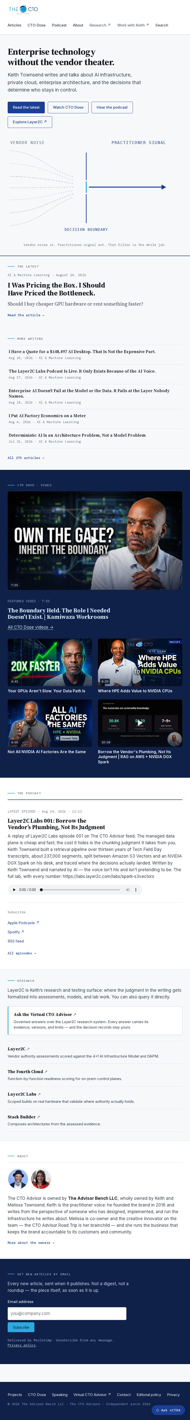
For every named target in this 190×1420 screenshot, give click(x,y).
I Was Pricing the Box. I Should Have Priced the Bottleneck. (56, 289)
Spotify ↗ (16, 932)
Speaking (60, 1394)
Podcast (59, 25)
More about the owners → (31, 1243)
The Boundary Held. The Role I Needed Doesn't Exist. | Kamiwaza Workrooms (59, 613)
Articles (14, 25)
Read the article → (26, 315)
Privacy (173, 1394)
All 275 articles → (26, 458)
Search (161, 25)
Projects (15, 1394)
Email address (20, 1301)
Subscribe (21, 1327)
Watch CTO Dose (68, 107)
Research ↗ (100, 25)
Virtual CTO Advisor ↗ (92, 1394)
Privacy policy (22, 1345)
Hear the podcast (112, 107)
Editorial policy (149, 1394)
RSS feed (16, 941)
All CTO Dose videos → (30, 627)
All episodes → (22, 953)
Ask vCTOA (168, 1410)
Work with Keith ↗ (133, 25)
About (78, 25)
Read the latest (26, 107)
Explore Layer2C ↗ (30, 122)
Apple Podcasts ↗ (23, 922)
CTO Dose (36, 25)
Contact (124, 1394)
